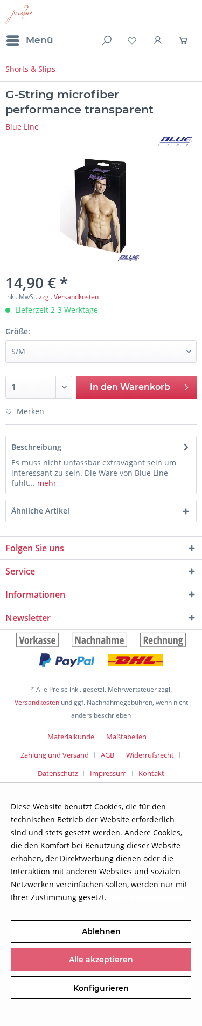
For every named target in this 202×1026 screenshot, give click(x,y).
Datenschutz (58, 773)
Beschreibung (36, 447)
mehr (46, 483)
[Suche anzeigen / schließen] (105, 40)
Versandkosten (37, 702)
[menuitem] (29, 40)
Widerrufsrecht (150, 755)
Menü (39, 40)
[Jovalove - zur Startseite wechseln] (19, 14)
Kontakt (151, 773)
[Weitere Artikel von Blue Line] (175, 141)
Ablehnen (101, 931)
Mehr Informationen (145, 897)
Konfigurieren (101, 988)
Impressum (108, 773)
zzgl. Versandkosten (69, 296)
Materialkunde (70, 736)
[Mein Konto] (158, 40)
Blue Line (22, 127)
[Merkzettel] (132, 40)
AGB (107, 755)
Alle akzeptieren (101, 959)
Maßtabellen (126, 736)
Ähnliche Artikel (40, 510)
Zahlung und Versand (54, 755)
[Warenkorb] (185, 40)
